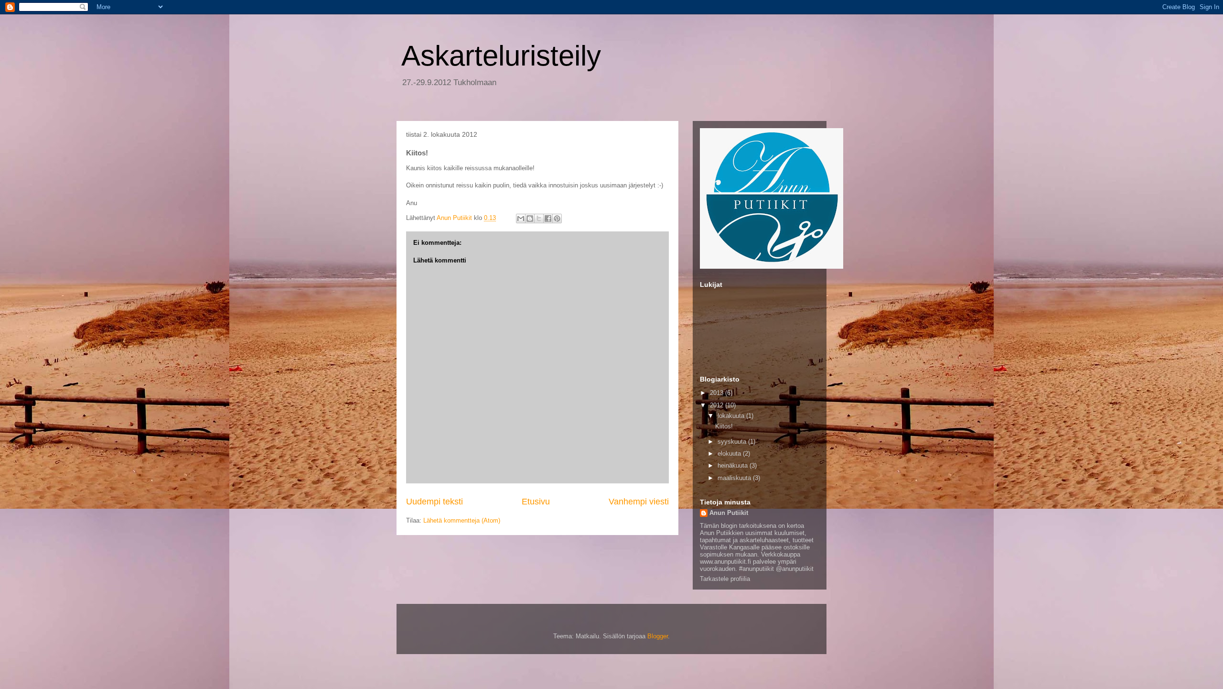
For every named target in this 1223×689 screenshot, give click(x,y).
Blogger (657, 636)
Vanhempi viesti (639, 501)
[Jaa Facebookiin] (548, 218)
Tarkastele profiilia (725, 578)
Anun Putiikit (728, 512)
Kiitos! (724, 426)
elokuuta (730, 453)
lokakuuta (732, 415)
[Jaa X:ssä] (539, 218)
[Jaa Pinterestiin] (557, 218)
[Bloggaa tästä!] (530, 218)
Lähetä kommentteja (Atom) (461, 520)
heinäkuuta (734, 465)
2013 (717, 392)
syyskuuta (733, 441)
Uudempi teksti (434, 501)
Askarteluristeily (501, 56)
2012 (717, 405)
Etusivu (536, 501)
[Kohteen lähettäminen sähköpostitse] (521, 218)
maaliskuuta (735, 477)
